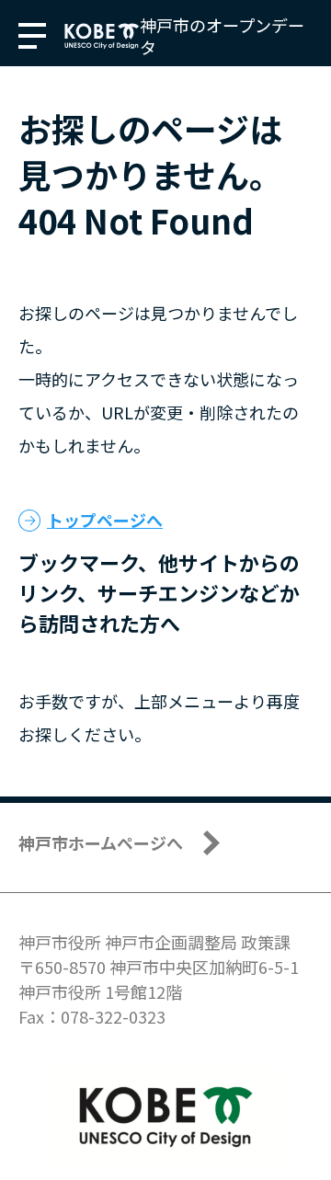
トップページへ (105, 520)
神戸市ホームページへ (100, 842)
